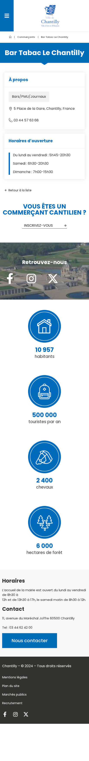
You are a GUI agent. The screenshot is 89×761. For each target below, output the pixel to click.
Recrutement (12, 703)
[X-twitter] (53, 278)
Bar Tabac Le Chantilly (54, 37)
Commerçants (26, 37)
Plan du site (10, 686)
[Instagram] (31, 278)
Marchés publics (14, 694)
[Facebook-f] (9, 278)
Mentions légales (14, 677)
